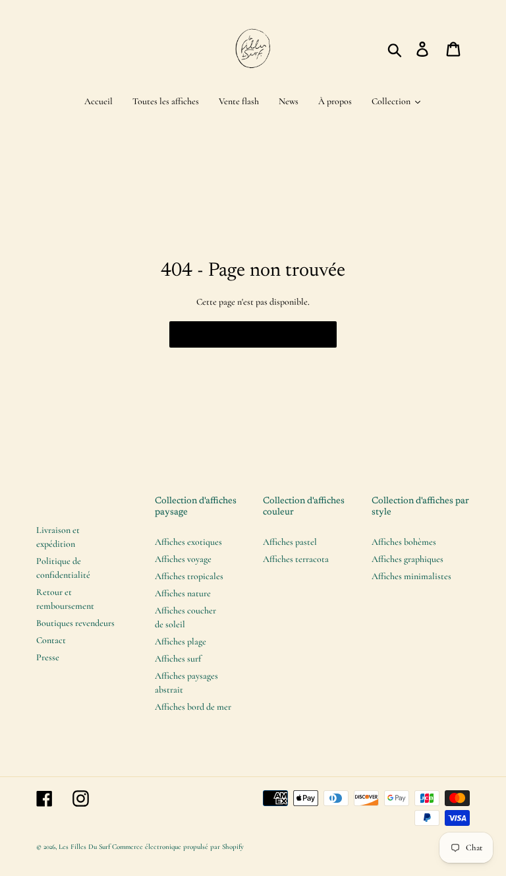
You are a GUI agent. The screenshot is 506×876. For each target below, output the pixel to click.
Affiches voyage (183, 559)
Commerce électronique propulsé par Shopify (178, 846)
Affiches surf (178, 658)
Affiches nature (183, 593)
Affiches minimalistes (411, 576)
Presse (47, 657)
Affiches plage (180, 641)
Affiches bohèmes (404, 542)
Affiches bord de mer (193, 706)
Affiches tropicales (189, 576)
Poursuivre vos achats (243, 334)
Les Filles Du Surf (84, 846)
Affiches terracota (296, 559)
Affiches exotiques (188, 542)
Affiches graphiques (407, 559)
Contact (51, 640)
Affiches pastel (290, 542)
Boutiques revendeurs (75, 623)
